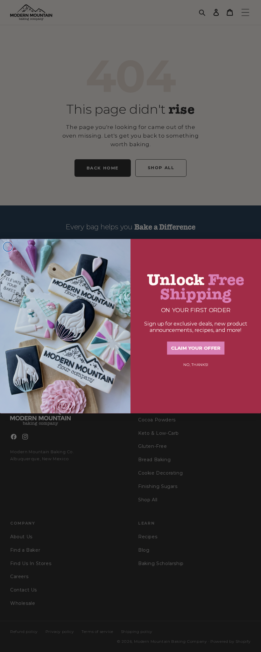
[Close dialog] (8, 247)
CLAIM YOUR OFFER (196, 348)
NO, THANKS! (195, 364)
